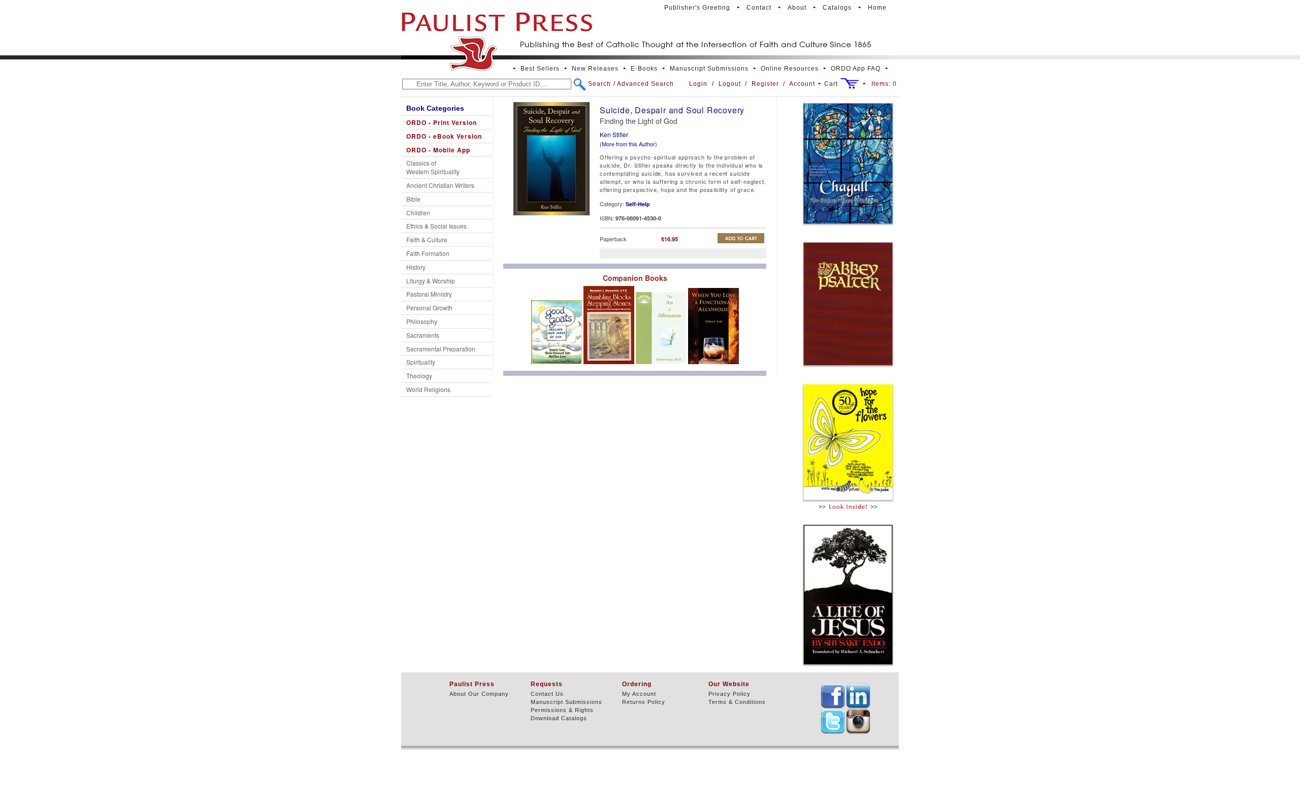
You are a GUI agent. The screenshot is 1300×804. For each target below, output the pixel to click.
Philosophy (421, 321)
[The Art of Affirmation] (662, 367)
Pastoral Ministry (429, 294)
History (416, 267)
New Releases (595, 68)
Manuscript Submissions (709, 68)
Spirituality (420, 362)
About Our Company (479, 694)
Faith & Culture (426, 239)
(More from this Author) (628, 144)
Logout (730, 83)
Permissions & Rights (562, 710)
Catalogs (837, 7)
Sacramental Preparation (440, 348)
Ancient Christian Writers (440, 185)
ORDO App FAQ (856, 68)
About (797, 7)
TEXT (833, 696)
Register (765, 83)
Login (698, 83)
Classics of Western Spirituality (433, 167)
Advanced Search (645, 83)
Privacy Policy (729, 694)
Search (599, 83)
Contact (758, 7)
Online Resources (790, 68)
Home (877, 7)
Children (418, 212)
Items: (884, 83)
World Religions (428, 389)
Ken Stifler (614, 134)
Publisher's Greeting (697, 7)
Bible (413, 199)
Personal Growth (429, 307)
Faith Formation (427, 253)
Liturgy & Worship (430, 280)
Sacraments (422, 335)
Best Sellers (540, 68)
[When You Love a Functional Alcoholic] (713, 367)
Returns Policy (643, 702)
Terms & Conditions (737, 702)
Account (802, 83)
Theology (419, 375)
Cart (831, 83)
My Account (639, 694)
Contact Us (547, 694)
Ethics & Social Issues (436, 225)
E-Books (644, 68)
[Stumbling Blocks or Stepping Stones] (609, 367)
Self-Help (638, 204)
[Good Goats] (557, 367)
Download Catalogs (559, 718)
